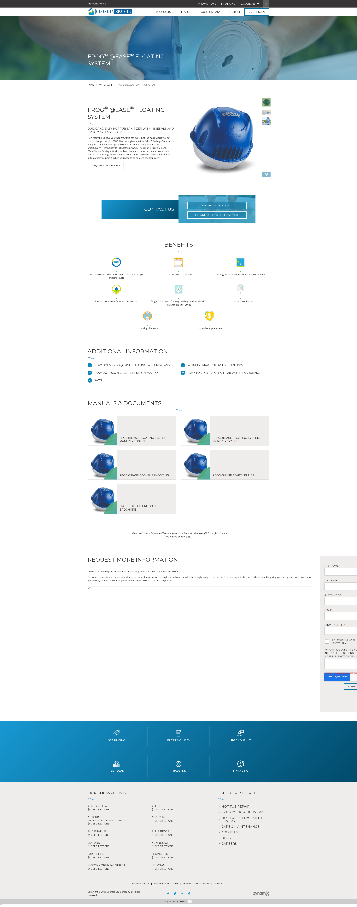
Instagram (181, 893)
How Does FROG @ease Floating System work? (132, 365)
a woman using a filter (266, 121)
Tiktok (188, 893)
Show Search (266, 4)
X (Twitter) (175, 893)
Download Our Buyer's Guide (217, 215)
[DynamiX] (261, 893)
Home (91, 84)
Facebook (168, 893)
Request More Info (106, 165)
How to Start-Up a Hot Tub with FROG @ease (223, 372)
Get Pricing (257, 11)
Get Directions (100, 809)
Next (266, 174)
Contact (219, 883)
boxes (266, 112)
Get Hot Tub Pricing (217, 205)
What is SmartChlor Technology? (215, 365)
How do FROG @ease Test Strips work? (126, 372)
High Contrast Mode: (14, 10)
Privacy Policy (140, 883)
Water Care (105, 84)
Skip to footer (10, 7)
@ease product (266, 102)
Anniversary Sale (97, 3)
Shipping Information (196, 883)
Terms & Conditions (166, 883)
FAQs (98, 380)
